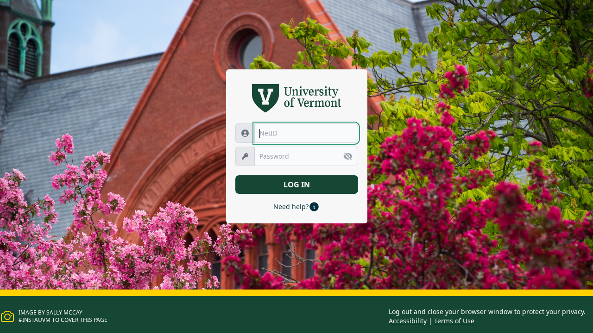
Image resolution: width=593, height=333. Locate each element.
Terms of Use (454, 320)
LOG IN (297, 184)
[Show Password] (348, 156)
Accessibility (408, 320)
